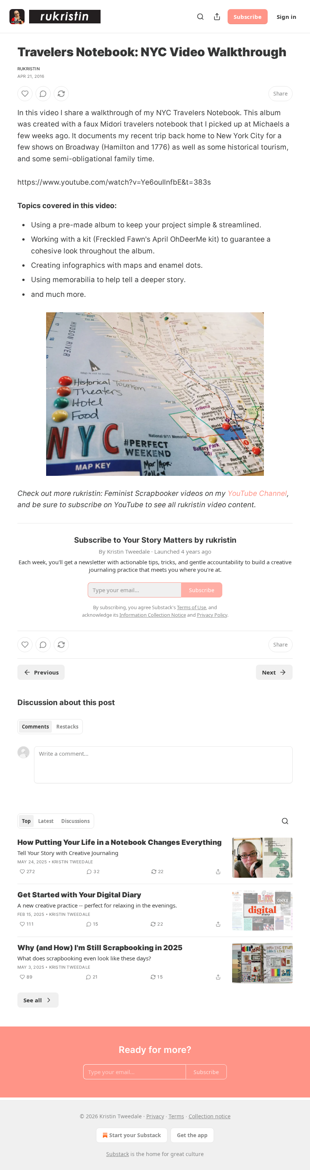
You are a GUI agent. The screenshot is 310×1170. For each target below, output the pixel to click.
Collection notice (210, 1116)
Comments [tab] (35, 726)
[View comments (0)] (43, 93)
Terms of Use (191, 607)
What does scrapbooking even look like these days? (84, 958)
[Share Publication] (217, 16)
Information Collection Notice (152, 614)
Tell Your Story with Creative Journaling (67, 853)
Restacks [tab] (67, 726)
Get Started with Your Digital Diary (79, 895)
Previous (46, 672)
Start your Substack (135, 1135)
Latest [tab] (46, 821)
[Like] (25, 93)
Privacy (155, 1116)
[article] (155, 858)
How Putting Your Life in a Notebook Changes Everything (119, 842)
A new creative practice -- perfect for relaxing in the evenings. (97, 905)
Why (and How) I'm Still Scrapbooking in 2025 (100, 947)
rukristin (28, 68)
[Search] (200, 16)
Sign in (286, 16)
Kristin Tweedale (72, 861)
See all (32, 1000)
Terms (176, 1116)
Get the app (192, 1135)
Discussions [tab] (75, 821)
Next (269, 672)
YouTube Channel (257, 493)
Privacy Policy (212, 614)
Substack (117, 1154)
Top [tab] (26, 821)
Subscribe (248, 16)
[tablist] (50, 726)
